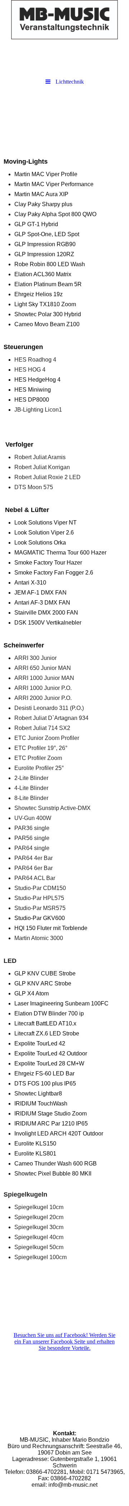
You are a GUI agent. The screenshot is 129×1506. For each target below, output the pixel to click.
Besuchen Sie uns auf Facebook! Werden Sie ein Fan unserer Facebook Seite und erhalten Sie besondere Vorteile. (64, 1341)
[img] (64, 19)
